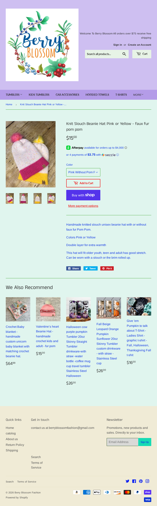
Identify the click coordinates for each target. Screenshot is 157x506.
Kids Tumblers (39, 94)
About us (12, 439)
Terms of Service (26, 481)
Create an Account (139, 44)
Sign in (117, 44)
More (137, 94)
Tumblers (13, 94)
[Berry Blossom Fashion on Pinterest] (141, 481)
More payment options (83, 205)
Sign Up (145, 442)
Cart (144, 53)
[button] (108, 155)
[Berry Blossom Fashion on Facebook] (134, 481)
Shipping (12, 450)
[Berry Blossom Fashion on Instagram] (147, 481)
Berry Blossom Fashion (28, 492)
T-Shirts (121, 94)
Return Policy (15, 444)
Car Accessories (67, 94)
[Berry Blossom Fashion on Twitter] (127, 481)
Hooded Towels (97, 94)
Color (69, 164)
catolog (11, 433)
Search (36, 457)
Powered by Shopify (17, 497)
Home (9, 104)
